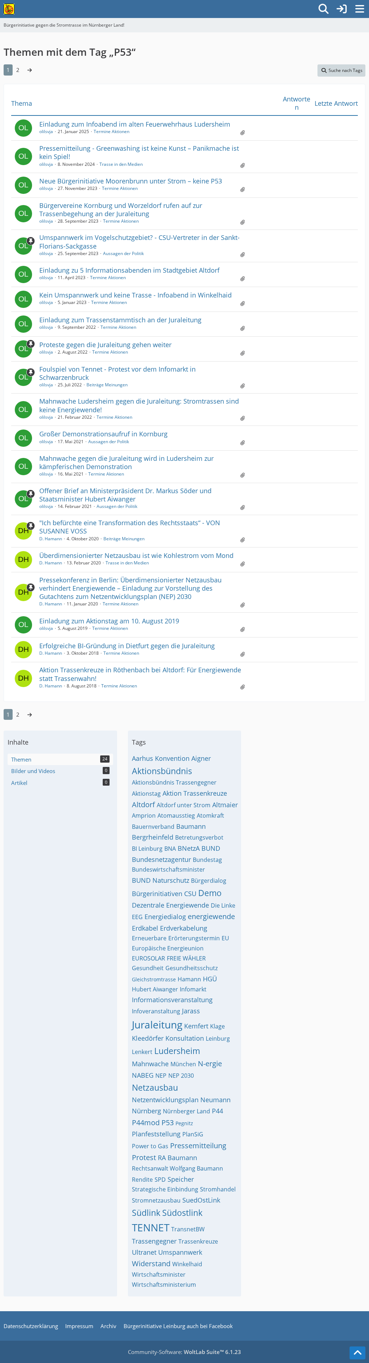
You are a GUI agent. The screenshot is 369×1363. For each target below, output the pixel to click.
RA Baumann (177, 1157)
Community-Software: (184, 1351)
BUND (210, 848)
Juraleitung (157, 1024)
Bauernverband (153, 827)
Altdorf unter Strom (183, 805)
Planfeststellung (156, 1134)
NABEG (143, 1075)
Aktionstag (146, 794)
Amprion (144, 815)
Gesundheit (148, 968)
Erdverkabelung (183, 928)
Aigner (201, 758)
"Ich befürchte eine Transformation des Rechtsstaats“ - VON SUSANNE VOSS (129, 526)
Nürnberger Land (186, 1111)
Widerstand (151, 1263)
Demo (210, 893)
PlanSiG (192, 1134)
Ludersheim (177, 1051)
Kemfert (196, 1026)
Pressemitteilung (198, 1145)
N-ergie (210, 1063)
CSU (190, 893)
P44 (217, 1111)
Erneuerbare (149, 938)
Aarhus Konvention (161, 758)
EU (225, 938)
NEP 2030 (181, 1076)
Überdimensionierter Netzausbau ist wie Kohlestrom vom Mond (136, 555)
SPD (160, 1179)
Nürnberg (146, 1111)
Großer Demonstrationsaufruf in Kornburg (103, 434)
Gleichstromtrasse (154, 979)
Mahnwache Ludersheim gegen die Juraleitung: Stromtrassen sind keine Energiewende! (139, 405)
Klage (217, 1026)
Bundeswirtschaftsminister (168, 869)
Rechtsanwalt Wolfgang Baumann (177, 1168)
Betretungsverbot (199, 837)
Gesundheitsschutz (191, 968)
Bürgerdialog (208, 881)
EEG (137, 917)
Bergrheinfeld (152, 837)
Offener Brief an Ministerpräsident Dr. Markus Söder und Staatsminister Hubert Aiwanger (125, 494)
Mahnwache (150, 1063)
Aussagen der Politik (123, 253)
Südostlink (182, 1212)
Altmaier (225, 804)
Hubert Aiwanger (155, 989)
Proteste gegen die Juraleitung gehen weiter (105, 344)
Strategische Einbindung (165, 1189)
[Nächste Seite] (29, 69)
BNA (170, 849)
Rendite (142, 1179)
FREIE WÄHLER (186, 958)
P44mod (146, 1122)
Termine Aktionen (111, 131)
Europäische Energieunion (168, 948)
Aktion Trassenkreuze (195, 793)
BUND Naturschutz (160, 880)
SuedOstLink (201, 1200)
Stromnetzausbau (156, 1200)
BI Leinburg (147, 849)
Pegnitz (184, 1123)
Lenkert (142, 1052)
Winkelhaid (187, 1264)
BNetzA (189, 848)
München (183, 1064)
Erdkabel (145, 928)
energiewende (211, 916)
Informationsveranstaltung (172, 999)
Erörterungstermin (194, 938)
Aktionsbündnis (162, 771)
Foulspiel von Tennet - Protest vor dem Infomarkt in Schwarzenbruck (117, 373)
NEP (160, 1076)
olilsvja (46, 131)
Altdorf (143, 804)
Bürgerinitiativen (157, 893)
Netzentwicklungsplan (165, 1099)
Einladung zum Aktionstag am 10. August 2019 (109, 621)
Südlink (146, 1212)
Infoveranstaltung (156, 1011)
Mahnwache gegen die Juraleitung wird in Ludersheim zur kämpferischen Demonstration (126, 462)
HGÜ (210, 978)
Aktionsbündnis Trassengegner (174, 782)
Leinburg (218, 1038)
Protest (144, 1157)
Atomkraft (210, 815)
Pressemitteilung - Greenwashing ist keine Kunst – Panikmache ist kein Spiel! (139, 152)
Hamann (189, 979)
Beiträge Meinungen (107, 385)
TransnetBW (188, 1229)
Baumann (191, 826)
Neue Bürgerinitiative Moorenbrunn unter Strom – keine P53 (130, 181)
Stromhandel (218, 1189)
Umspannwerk (180, 1252)
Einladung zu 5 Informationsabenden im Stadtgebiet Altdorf (129, 270)
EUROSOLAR (148, 958)
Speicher (181, 1179)
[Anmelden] (341, 9)
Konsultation (184, 1038)
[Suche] (323, 9)
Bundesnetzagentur (161, 859)
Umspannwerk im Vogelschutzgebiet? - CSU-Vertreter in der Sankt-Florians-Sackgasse (139, 241)
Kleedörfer (148, 1038)
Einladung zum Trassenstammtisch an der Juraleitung (120, 319)
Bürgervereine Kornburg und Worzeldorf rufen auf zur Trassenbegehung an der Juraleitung (120, 209)
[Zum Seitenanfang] (357, 1352)
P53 (167, 1122)
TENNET (150, 1227)
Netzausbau (155, 1087)
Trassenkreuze (198, 1241)
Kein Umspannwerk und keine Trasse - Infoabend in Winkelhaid (135, 295)
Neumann (215, 1099)
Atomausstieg (176, 815)
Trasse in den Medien (121, 164)
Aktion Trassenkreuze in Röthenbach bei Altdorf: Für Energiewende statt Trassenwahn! (140, 673)
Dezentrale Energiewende (170, 905)
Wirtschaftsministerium (164, 1285)
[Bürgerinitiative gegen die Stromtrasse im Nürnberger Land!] (9, 9)
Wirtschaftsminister (159, 1274)
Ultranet (144, 1252)
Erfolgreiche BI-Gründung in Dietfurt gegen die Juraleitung (127, 645)
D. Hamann (50, 539)
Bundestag (207, 860)
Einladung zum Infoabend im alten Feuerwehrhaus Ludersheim (134, 124)
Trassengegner (154, 1241)
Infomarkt (193, 989)
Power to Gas (150, 1146)
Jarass (191, 1011)
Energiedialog (165, 916)
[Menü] (359, 9)
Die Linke (223, 905)
